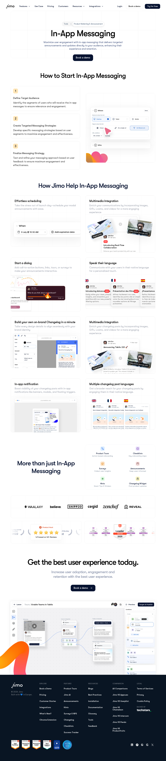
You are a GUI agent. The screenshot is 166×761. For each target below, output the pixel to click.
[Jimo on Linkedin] (132, 744)
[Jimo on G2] (142, 744)
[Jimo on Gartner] (147, 744)
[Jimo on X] (152, 744)
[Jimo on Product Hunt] (137, 744)
